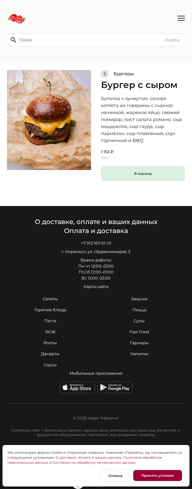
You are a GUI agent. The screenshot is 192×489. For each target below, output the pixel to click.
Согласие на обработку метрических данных (94, 462)
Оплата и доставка (96, 231)
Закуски (139, 298)
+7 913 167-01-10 (96, 243)
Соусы (50, 364)
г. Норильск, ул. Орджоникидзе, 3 (96, 251)
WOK (50, 332)
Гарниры (139, 342)
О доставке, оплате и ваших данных (96, 222)
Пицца (139, 310)
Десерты (50, 354)
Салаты (50, 298)
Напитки (139, 354)
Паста (50, 320)
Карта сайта (96, 286)
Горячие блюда (50, 310)
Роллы (50, 342)
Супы (139, 320)
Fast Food (139, 332)
